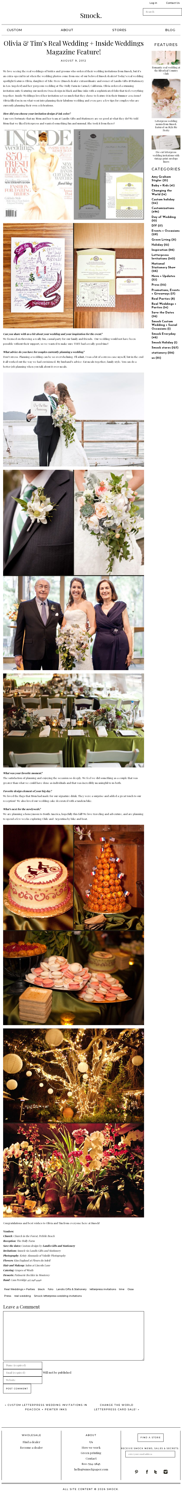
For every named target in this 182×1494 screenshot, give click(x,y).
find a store (150, 1437)
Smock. (91, 15)
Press (7, 1295)
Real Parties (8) (163, 298)
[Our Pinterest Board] (139, 1472)
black (41, 1289)
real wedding (22, 1295)
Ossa (50, 90)
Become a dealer (31, 1447)
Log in (153, 2)
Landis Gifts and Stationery (59, 1245)
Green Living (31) (164, 239)
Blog (170, 30)
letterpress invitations (103, 1289)
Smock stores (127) (165, 347)
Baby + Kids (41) (163, 185)
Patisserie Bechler (24, 1275)
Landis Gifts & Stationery (129, 81)
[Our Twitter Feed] (158, 1472)
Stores (119, 30)
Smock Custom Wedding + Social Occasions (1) (164, 325)
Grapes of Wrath (24, 1270)
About (67, 30)
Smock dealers (107, 76)
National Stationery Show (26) (163, 267)
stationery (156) (163, 352)
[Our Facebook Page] (149, 1472)
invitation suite (12, 90)
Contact (91, 1458)
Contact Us (173, 2)
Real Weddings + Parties (19, 1289)
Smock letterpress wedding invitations (58, 1295)
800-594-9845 (91, 1464)
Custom (14, 30)
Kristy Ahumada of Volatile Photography (43, 1255)
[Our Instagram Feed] (168, 1472)
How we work (91, 1447)
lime (121, 1289)
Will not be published (57, 1372)
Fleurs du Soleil (41, 1260)
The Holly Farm (68, 86)
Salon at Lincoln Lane (37, 1265)
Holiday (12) (160, 244)
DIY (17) (157, 225)
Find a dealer (31, 1442)
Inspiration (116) (163, 250)
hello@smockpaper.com (91, 1469)
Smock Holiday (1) (164, 342)
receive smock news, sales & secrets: (150, 1448)
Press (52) (159, 284)
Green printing (91, 1453)
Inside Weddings (25, 95)
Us (91, 1442)
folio (50, 1289)
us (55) (156, 358)
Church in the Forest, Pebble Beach (34, 1236)
